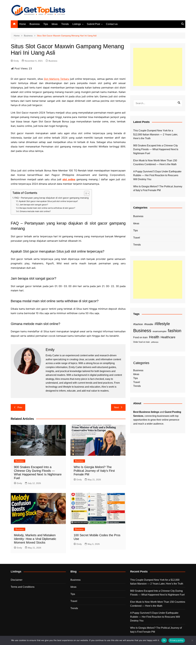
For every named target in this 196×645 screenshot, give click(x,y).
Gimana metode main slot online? (35, 211)
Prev (19, 407)
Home (22, 24)
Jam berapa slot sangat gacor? (33, 204)
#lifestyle (162, 323)
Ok (164, 640)
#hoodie (148, 324)
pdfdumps (154, 342)
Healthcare (168, 337)
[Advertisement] (157, 67)
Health (154, 337)
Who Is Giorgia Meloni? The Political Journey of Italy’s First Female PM (94, 470)
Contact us (112, 24)
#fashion (138, 324)
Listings (76, 24)
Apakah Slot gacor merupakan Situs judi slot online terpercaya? (48, 201)
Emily (16, 61)
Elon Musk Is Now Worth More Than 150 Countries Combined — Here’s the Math (155, 162)
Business (35, 24)
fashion (174, 330)
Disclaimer (16, 580)
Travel (136, 237)
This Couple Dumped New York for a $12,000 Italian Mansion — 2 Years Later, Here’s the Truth (155, 134)
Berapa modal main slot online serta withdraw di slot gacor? (47, 208)
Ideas (55, 24)
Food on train (140, 337)
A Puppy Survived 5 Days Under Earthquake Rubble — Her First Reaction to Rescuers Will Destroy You (157, 175)
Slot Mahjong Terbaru (56, 78)
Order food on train (141, 342)
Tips (45, 24)
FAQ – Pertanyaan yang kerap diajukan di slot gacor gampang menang (51, 197)
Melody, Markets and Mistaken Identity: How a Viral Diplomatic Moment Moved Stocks (35, 538)
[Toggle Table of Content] (85, 193)
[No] (192, 640)
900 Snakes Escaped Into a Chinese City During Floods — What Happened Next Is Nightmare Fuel (155, 149)
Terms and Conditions (22, 587)
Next (116, 407)
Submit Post (93, 24)
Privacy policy (176, 640)
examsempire (159, 331)
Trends (65, 24)
